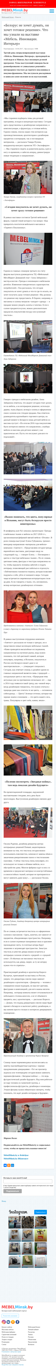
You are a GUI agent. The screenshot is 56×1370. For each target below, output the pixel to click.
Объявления (32, 1339)
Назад (4, 1201)
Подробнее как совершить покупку (13, 1364)
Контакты (31, 1344)
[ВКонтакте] (5, 1165)
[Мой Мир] (12, 1165)
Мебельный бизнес (8, 17)
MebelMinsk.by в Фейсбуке (16, 1155)
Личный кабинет (33, 1329)
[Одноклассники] (8, 1165)
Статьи (4, 1344)
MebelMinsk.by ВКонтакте (16, 1158)
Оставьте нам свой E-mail (15, 1178)
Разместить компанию (10, 1316)
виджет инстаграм (45, 1265)
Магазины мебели (7, 1329)
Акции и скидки (7, 1339)
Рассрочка (31, 1332)
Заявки (30, 1334)
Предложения (32, 1342)
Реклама (30, 1337)
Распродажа (5, 1342)
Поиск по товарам (8, 1337)
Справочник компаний (9, 1334)
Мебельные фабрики (8, 1332)
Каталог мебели (7, 1327)
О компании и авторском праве (11, 1351)
